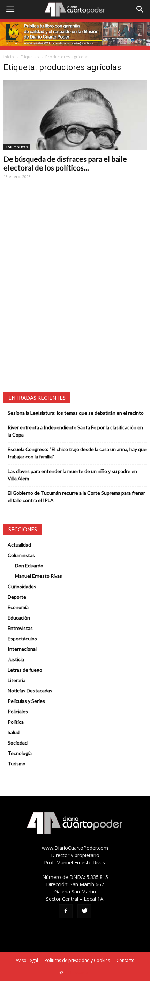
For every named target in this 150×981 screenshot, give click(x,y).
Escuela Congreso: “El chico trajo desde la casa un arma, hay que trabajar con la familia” (77, 452)
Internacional (22, 649)
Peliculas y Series (26, 701)
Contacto (126, 960)
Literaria (16, 680)
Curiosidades (22, 586)
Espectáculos (22, 638)
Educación (19, 618)
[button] (140, 9)
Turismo (16, 763)
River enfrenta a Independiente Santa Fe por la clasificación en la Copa (75, 431)
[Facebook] (66, 911)
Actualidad (19, 545)
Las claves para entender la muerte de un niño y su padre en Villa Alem (72, 474)
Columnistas (17, 146)
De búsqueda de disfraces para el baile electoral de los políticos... (65, 163)
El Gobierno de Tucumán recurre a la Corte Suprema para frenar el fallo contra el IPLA (76, 496)
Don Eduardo (29, 565)
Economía (18, 607)
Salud (14, 732)
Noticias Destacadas (30, 690)
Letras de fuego (25, 670)
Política (16, 722)
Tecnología (20, 753)
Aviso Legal (27, 960)
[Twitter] (84, 911)
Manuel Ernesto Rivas (38, 576)
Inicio (8, 57)
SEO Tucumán (77, 972)
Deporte (17, 597)
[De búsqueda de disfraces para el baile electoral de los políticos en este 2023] (75, 115)
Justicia (16, 659)
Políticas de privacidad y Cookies (77, 960)
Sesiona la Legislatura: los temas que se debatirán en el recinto (76, 413)
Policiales (18, 711)
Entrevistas (20, 628)
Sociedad (18, 743)
